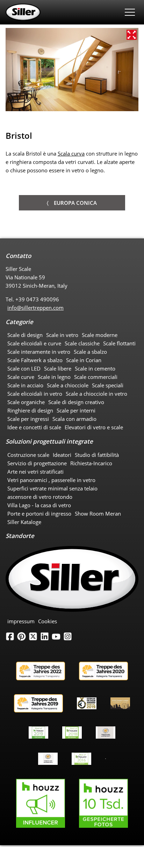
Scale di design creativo (76, 402)
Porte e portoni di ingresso (39, 513)
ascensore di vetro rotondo (39, 496)
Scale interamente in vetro (38, 351)
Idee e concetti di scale (34, 427)
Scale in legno (54, 376)
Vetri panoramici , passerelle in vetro (51, 479)
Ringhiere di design (30, 410)
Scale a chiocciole (67, 385)
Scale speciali (107, 385)
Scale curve (20, 376)
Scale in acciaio (25, 385)
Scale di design (25, 334)
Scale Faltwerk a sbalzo (35, 360)
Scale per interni (76, 410)
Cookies (47, 621)
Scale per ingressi (28, 418)
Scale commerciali (95, 376)
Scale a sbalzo (90, 351)
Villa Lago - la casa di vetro (39, 505)
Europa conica (75, 202)
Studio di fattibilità (97, 454)
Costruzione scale (28, 454)
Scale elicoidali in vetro (34, 393)
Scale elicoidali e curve (34, 343)
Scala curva (71, 153)
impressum (21, 621)
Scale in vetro (62, 334)
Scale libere (57, 368)
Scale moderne (99, 334)
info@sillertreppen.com (35, 307)
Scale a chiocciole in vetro (96, 393)
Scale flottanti (119, 343)
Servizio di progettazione (37, 463)
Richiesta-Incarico (91, 463)
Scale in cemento (95, 368)
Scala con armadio (74, 418)
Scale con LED (24, 368)
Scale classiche (82, 343)
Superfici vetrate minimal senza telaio (52, 488)
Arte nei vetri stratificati (35, 471)
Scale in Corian (83, 360)
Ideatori (62, 454)
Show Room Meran (98, 513)
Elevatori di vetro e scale (94, 427)
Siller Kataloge (24, 521)
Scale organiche (26, 402)
